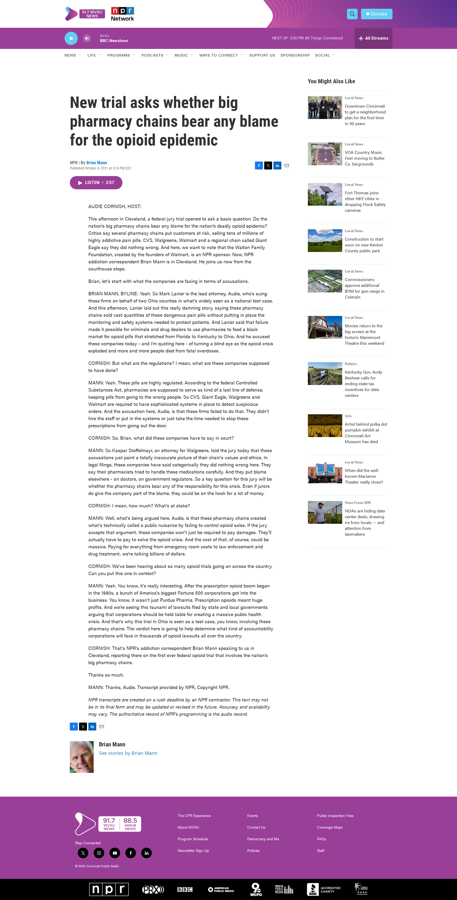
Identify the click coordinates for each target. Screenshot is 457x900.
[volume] (87, 38)
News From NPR (358, 503)
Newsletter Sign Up (193, 850)
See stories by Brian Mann (128, 753)
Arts (348, 416)
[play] (71, 38)
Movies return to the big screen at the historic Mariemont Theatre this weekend (364, 334)
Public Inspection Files (335, 816)
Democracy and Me (263, 839)
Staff (320, 850)
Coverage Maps (330, 827)
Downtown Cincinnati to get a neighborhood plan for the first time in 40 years (365, 114)
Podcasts (152, 55)
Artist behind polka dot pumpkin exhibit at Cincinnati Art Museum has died (366, 432)
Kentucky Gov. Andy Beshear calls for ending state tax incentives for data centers (363, 383)
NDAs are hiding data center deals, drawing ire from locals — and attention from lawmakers (365, 522)
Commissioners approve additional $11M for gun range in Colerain (365, 288)
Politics (351, 364)
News (70, 55)
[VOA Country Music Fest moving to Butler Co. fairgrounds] (325, 154)
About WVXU (188, 827)
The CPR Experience (194, 816)
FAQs (321, 839)
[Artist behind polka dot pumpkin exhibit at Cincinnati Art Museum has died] (325, 425)
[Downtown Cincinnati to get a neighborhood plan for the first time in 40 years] (325, 107)
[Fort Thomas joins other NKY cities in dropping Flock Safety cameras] (325, 194)
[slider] (95, 38)
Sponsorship (295, 55)
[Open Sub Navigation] (80, 55)
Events (252, 816)
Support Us (262, 55)
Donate (379, 14)
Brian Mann (96, 162)
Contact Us (256, 827)
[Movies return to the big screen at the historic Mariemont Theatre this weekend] (325, 327)
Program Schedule (193, 839)
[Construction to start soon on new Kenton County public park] (325, 240)
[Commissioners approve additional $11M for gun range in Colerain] (325, 281)
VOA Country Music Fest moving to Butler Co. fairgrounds (365, 158)
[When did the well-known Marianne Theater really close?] (325, 472)
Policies (253, 850)
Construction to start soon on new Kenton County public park (364, 245)
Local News (354, 98)
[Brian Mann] (82, 757)
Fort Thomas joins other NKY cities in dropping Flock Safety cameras (365, 201)
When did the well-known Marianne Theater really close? (364, 476)
